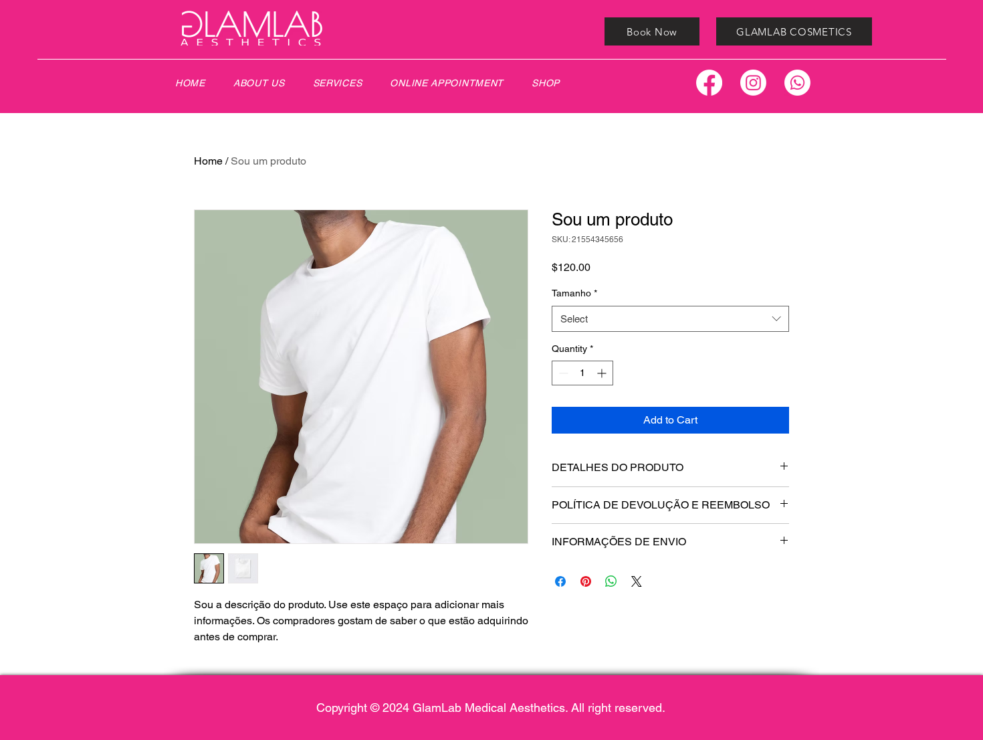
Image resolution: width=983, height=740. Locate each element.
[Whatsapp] (797, 83)
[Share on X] (637, 581)
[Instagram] (753, 83)
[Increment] (602, 373)
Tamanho (574, 293)
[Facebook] (709, 83)
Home (208, 161)
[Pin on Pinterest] (586, 581)
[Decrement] (562, 373)
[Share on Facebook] (560, 581)
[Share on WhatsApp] (611, 581)
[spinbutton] (582, 373)
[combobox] (670, 319)
